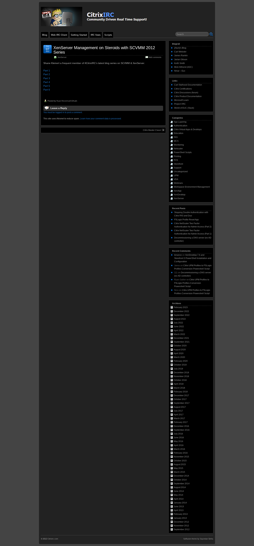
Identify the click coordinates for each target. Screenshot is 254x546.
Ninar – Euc (179, 71)
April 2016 (179, 445)
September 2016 (182, 430)
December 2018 (181, 372)
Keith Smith (179, 63)
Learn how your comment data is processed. (100, 118)
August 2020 (180, 349)
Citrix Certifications (183, 89)
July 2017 (178, 411)
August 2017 (180, 407)
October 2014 (180, 480)
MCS (176, 141)
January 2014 (180, 503)
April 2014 (179, 499)
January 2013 (180, 518)
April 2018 (179, 384)
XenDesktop (179, 194)
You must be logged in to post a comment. (62, 112)
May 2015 (178, 468)
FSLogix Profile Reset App (186, 219)
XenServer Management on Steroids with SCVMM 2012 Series (104, 49)
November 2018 (181, 376)
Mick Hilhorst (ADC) (183, 67)
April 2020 (179, 353)
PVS (176, 160)
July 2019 (178, 369)
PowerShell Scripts (183, 152)
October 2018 (180, 380)
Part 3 (46, 78)
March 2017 (179, 418)
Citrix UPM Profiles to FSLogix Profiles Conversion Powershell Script (191, 282)
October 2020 (180, 345)
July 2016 (178, 434)
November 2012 (181, 525)
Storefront (178, 164)
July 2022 (178, 323)
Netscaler (178, 148)
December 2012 (181, 522)
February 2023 (181, 307)
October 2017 (180, 399)
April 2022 (179, 330)
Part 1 (46, 70)
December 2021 (181, 338)
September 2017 (182, 403)
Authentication (180, 125)
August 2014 (180, 487)
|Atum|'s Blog (180, 48)
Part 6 (46, 89)
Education (178, 133)
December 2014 (181, 476)
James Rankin (181, 55)
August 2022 (180, 319)
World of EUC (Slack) (184, 108)
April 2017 (179, 414)
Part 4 (46, 82)
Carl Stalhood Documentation (188, 85)
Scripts (108, 35)
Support (177, 168)
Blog (44, 35)
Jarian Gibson (180, 59)
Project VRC (180, 104)
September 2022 (182, 315)
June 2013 (179, 506)
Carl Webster (180, 52)
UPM (176, 175)
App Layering (180, 122)
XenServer (62, 57)
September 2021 (182, 342)
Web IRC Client (59, 35)
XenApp (177, 191)
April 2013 (179, 510)
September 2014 (182, 483)
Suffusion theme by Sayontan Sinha (198, 539)
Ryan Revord (62, 101)
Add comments (155, 57)
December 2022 (181, 311)
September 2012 (182, 529)
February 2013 (181, 514)
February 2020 (181, 361)
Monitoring (179, 145)
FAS (176, 137)
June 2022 (179, 326)
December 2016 (181, 426)
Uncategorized (181, 171)
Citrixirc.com (53, 539)
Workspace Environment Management (192, 187)
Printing (177, 156)
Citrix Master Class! (152, 130)
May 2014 (178, 495)
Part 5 (46, 85)
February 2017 (181, 422)
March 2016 (179, 449)
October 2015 (180, 460)
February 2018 (181, 391)
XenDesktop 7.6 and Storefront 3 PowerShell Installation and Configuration (192, 258)
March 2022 (179, 334)
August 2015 (180, 464)
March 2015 (179, 472)
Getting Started (79, 35)
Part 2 (46, 74)
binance (178, 255)
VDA (176, 179)
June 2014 (179, 491)
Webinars (178, 183)
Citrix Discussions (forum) (186, 92)
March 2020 (179, 357)
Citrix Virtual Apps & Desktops (188, 129)
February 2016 (181, 453)
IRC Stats (96, 35)
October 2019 (180, 365)
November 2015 (181, 456)
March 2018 (179, 388)
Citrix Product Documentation (188, 96)
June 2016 (179, 437)
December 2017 (181, 395)
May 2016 (178, 441)
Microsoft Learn (181, 100)
